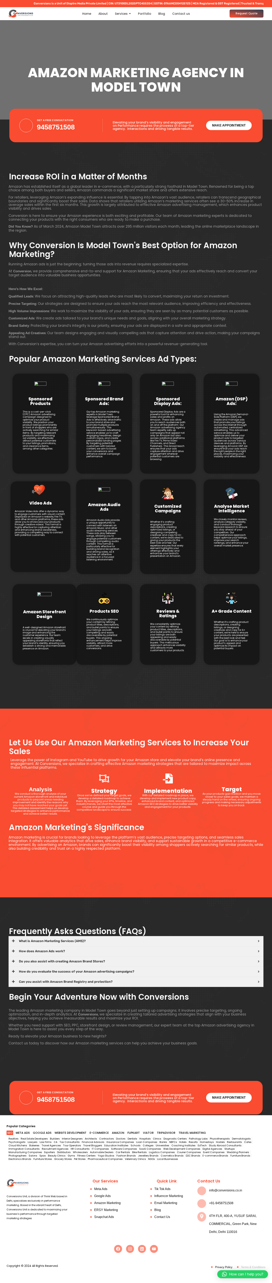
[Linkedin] (142, 1249)
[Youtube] (154, 1249)
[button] (242, 1274)
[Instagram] (130, 1249)
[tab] (10, 1133)
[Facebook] (118, 1249)
